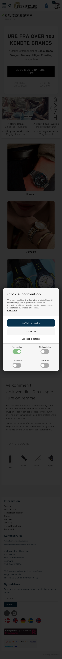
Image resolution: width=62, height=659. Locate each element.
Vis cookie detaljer (31, 339)
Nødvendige (17, 347)
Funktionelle (17, 361)
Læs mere (12, 310)
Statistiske (45, 361)
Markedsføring (45, 347)
